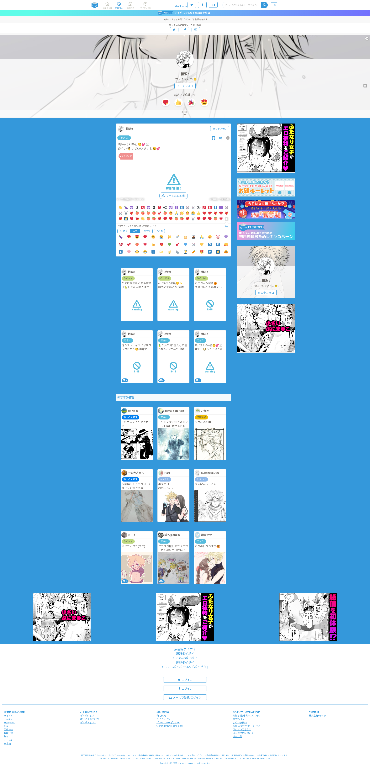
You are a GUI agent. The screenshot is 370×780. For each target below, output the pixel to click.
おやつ (147, 231)
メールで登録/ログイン (186, 697)
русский (8, 740)
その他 (159, 231)
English (8, 715)
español (8, 719)
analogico (192, 763)
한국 (6, 726)
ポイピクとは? (88, 715)
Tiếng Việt (9, 722)
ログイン (187, 680)
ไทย (6, 736)
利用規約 (161, 715)
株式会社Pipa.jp (317, 715)
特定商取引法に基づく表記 (170, 726)
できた (124, 138)
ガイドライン (163, 719)
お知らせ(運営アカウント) (246, 715)
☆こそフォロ (185, 86)
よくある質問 (240, 722)
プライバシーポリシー (168, 722)
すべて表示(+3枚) (176, 195)
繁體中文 (8, 733)
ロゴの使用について (243, 733)
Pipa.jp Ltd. (204, 763)
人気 (135, 231)
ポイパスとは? (88, 722)
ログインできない (242, 729)
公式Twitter (239, 719)
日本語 (7, 743)
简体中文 (8, 729)
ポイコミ (237, 736)
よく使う (123, 231)
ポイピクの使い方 (89, 719)
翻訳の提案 (18, 712)
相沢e (185, 73)
